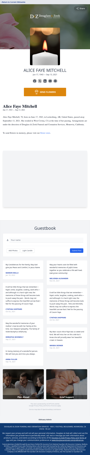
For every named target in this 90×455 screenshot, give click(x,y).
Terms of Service (51, 406)
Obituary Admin (45, 419)
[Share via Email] (50, 81)
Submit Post (76, 250)
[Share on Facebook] (35, 81)
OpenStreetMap (47, 409)
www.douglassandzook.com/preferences (68, 440)
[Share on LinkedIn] (45, 81)
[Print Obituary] (55, 81)
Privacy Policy (38, 406)
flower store (45, 132)
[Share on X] (40, 81)
